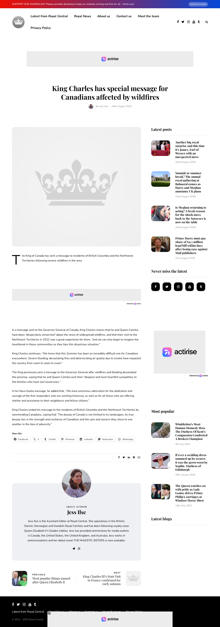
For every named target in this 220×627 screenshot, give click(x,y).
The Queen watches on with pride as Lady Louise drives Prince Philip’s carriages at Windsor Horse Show (190, 493)
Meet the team (148, 16)
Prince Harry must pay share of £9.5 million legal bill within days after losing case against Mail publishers (191, 245)
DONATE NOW (198, 4)
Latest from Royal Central (49, 16)
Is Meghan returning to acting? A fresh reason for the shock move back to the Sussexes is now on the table (190, 215)
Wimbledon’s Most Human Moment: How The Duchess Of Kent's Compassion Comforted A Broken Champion (191, 431)
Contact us (124, 16)
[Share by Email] (139, 457)
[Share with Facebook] (119, 457)
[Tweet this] (124, 457)
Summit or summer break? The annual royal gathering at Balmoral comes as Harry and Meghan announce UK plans (188, 182)
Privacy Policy (41, 28)
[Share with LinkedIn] (129, 457)
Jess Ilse (103, 106)
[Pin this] (134, 457)
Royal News (82, 16)
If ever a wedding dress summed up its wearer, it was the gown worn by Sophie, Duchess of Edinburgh (191, 462)
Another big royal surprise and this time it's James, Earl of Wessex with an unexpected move (190, 149)
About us (103, 16)
